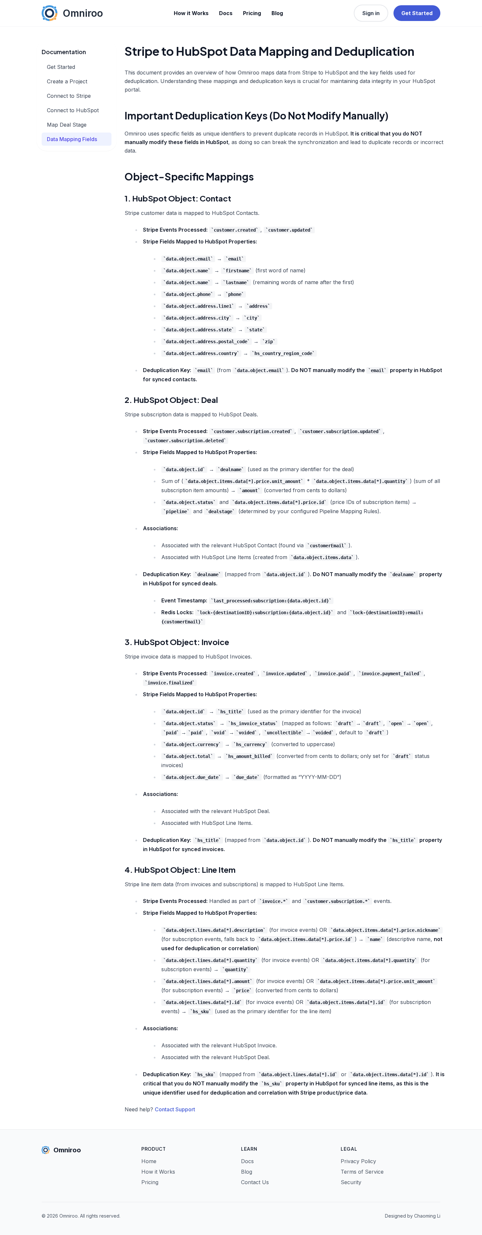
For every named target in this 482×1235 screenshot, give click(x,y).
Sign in (371, 13)
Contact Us (255, 1182)
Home (148, 1161)
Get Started (416, 13)
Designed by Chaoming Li (412, 1216)
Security (351, 1182)
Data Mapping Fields (72, 139)
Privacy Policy (358, 1161)
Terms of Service (362, 1171)
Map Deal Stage (67, 124)
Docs (225, 13)
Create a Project (67, 81)
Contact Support (175, 1109)
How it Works (191, 13)
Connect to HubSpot (73, 110)
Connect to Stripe (69, 96)
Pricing (252, 13)
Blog (277, 13)
